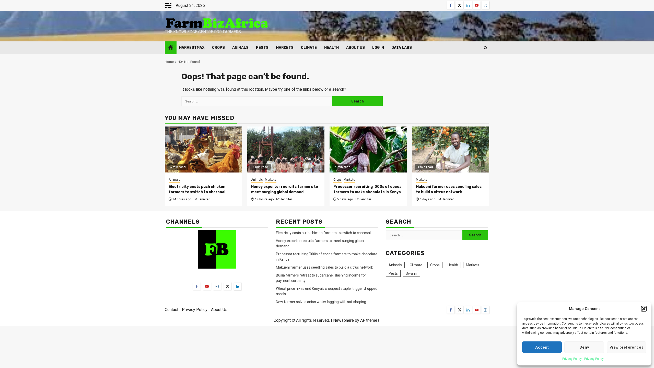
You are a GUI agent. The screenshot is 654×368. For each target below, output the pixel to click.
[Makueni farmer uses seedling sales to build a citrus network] (450, 149)
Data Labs (401, 47)
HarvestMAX (192, 47)
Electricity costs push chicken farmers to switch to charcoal (323, 233)
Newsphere (343, 320)
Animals (240, 47)
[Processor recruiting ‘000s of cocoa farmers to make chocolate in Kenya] (368, 149)
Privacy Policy (572, 359)
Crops (218, 47)
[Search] (485, 48)
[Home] (170, 48)
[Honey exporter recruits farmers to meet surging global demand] (286, 149)
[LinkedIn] (237, 286)
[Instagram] (217, 286)
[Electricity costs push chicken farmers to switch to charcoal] (203, 149)
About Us (355, 47)
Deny (584, 347)
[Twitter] (227, 286)
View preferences (627, 347)
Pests (262, 47)
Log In (378, 47)
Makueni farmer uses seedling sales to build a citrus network (325, 267)
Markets (285, 47)
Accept (542, 347)
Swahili (411, 273)
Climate (309, 47)
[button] (643, 308)
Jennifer (203, 199)
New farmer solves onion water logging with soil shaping (321, 302)
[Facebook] (197, 286)
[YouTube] (207, 286)
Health (331, 47)
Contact (171, 309)
